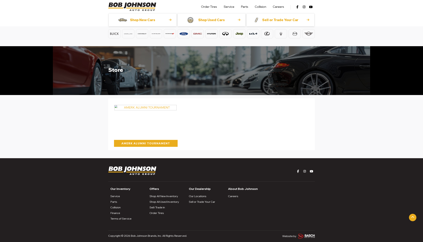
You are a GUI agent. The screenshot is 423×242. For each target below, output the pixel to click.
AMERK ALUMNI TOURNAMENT (145, 143)
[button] (114, 33)
